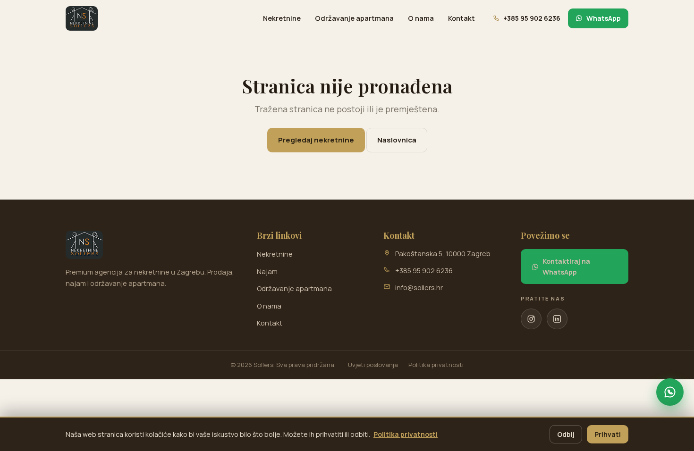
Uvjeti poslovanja (373, 364)
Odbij (566, 434)
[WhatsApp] (670, 392)
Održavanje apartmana (354, 18)
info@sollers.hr (419, 287)
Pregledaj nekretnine (316, 140)
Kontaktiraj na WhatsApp (566, 266)
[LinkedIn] (557, 319)
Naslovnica (396, 140)
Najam (267, 271)
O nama (421, 18)
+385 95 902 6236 (424, 270)
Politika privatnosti (436, 364)
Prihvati (607, 434)
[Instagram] (531, 319)
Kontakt (461, 18)
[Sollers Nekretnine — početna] (82, 18)
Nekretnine (282, 18)
